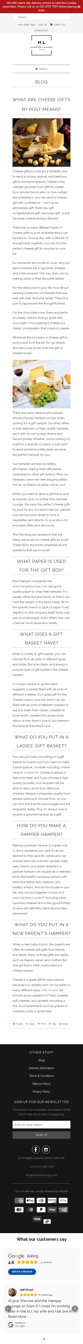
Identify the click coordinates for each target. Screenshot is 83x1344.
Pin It (43, 1023)
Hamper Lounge (34, 1191)
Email (65, 1023)
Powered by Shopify (56, 1191)
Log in (42, 24)
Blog (41, 81)
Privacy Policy (41, 1091)
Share (32, 1023)
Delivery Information (41, 1068)
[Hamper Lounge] (41, 47)
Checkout (41, 30)
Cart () (59, 24)
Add (54, 1023)
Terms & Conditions (41, 1075)
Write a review (22, 1271)
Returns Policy (42, 1083)
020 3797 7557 (27, 24)
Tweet (19, 1023)
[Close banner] (79, 6)
